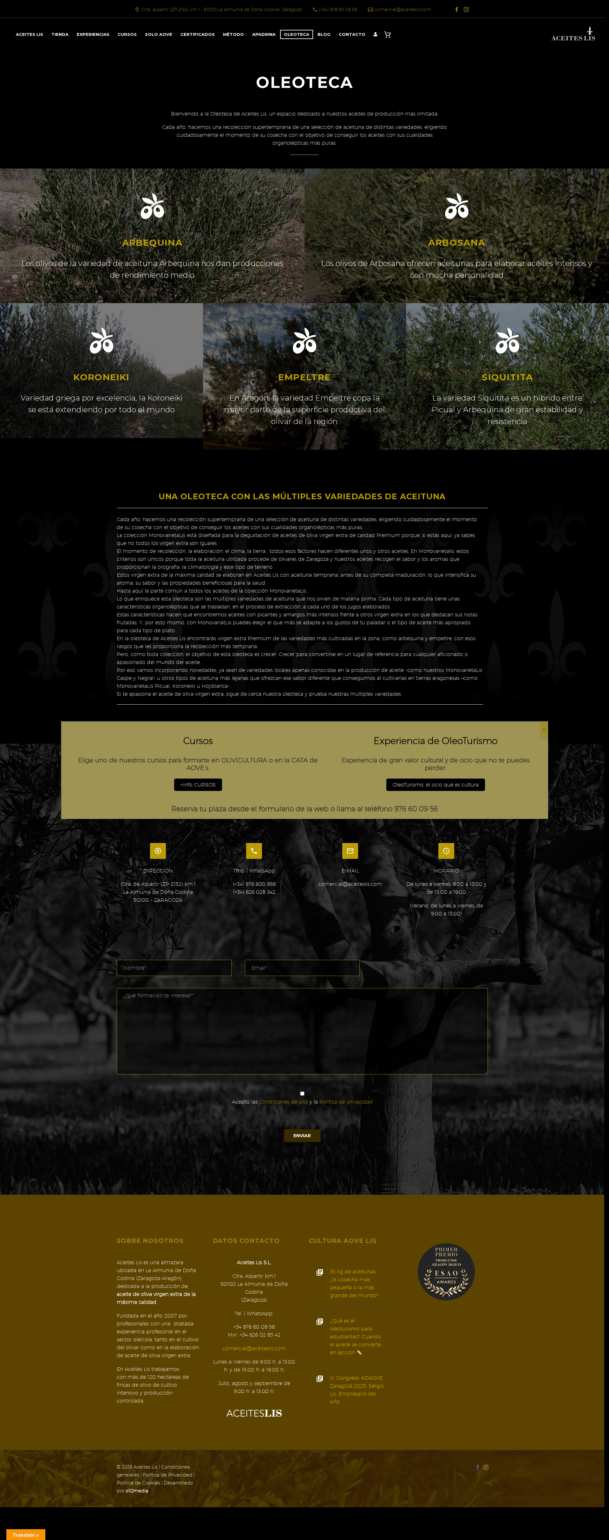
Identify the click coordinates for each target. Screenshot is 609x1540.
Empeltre (304, 377)
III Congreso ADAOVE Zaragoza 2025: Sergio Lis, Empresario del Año (357, 1390)
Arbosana (456, 242)
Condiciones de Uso (283, 1102)
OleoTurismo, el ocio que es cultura (436, 785)
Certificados (197, 34)
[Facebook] (457, 9)
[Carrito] (389, 34)
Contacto (352, 34)
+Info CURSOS (198, 785)
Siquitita (507, 377)
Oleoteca (296, 34)
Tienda (60, 34)
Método (233, 34)
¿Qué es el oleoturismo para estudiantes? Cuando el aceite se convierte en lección (355, 1337)
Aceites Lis (29, 34)
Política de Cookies (138, 1482)
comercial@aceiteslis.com (403, 9)
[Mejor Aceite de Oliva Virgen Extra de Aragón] (446, 1271)
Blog (324, 34)
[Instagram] (466, 9)
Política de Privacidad (167, 1474)
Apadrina (264, 34)
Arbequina (152, 242)
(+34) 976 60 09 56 (338, 9)
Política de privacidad (346, 1102)
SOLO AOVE (158, 34)
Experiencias (93, 34)
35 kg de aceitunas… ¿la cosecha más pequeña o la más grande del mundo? (354, 1283)
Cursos (127, 34)
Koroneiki (101, 377)
